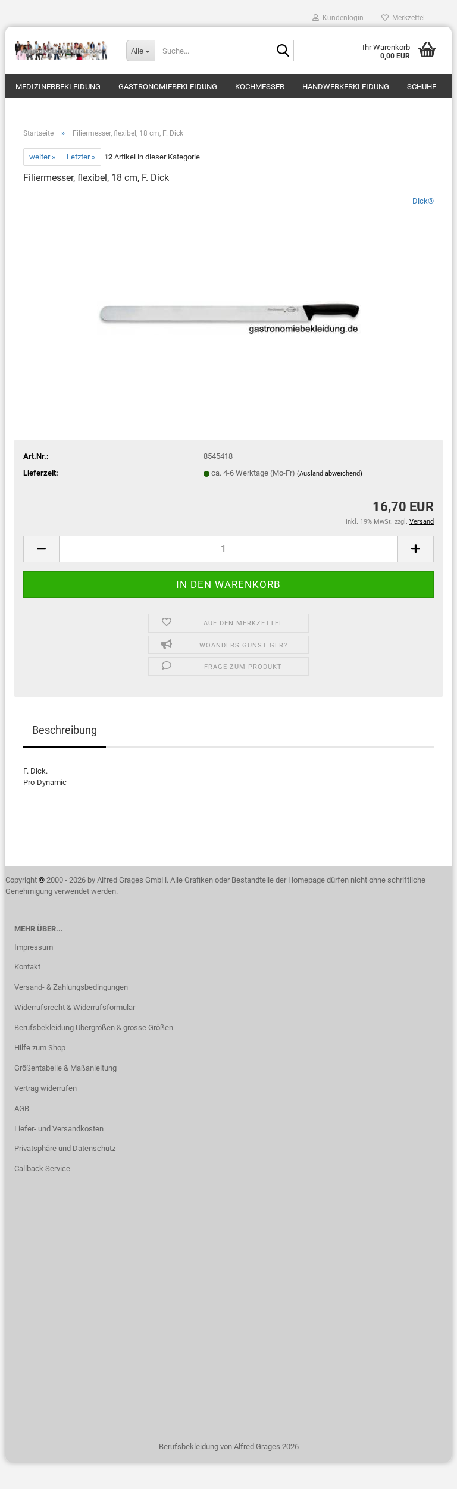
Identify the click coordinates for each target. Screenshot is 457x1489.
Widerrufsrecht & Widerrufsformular (74, 1007)
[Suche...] (282, 51)
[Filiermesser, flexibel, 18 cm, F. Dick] (229, 284)
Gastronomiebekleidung (167, 86)
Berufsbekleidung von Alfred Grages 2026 (229, 1446)
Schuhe (421, 86)
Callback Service (42, 1168)
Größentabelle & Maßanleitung (65, 1067)
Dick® (423, 200)
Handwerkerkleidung (345, 86)
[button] (41, 549)
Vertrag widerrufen (45, 1088)
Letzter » (81, 156)
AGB (21, 1108)
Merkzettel (407, 18)
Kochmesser (259, 86)
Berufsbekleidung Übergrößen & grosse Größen (93, 1027)
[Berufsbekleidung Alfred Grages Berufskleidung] (61, 50)
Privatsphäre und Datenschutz (64, 1148)
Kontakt (27, 966)
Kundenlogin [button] (341, 18)
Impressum (33, 947)
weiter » (42, 156)
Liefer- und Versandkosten (59, 1128)
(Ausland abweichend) (329, 473)
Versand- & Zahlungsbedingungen (71, 987)
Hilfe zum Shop (39, 1047)
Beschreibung (64, 730)
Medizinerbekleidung (58, 86)
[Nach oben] (424, 1471)
